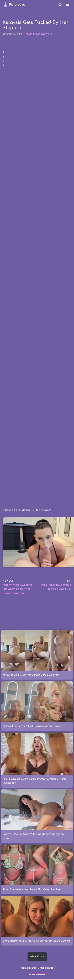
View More (37, 956)
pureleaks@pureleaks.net (37, 967)
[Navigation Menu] (67, 4)
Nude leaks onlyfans (39, 34)
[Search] (60, 4)
